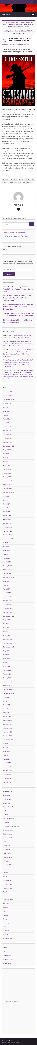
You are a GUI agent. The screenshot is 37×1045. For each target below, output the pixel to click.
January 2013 (7, 770)
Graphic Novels (8, 830)
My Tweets (7, 250)
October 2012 (7, 782)
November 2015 (8, 643)
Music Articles (7, 865)
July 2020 (6, 454)
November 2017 (8, 569)
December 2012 (8, 774)
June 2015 (6, 658)
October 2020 (7, 442)
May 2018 (6, 554)
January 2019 (7, 523)
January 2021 (7, 430)
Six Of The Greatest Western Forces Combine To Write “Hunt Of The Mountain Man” (17, 298)
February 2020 (7, 473)
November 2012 (8, 778)
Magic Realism (7, 857)
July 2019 (6, 500)
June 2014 (6, 705)
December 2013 (8, 728)
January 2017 (7, 600)
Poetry (5, 872)
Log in (5, 951)
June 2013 (6, 751)
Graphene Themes (15, 1042)
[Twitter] (6, 1)
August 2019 (7, 496)
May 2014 (6, 709)
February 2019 (7, 519)
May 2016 (6, 631)
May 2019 (6, 508)
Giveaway (6, 822)
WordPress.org (8, 963)
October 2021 (7, 396)
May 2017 (6, 585)
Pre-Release (7, 880)
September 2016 (8, 616)
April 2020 (6, 465)
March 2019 (7, 515)
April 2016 (6, 635)
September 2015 (8, 647)
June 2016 (6, 627)
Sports (5, 911)
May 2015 (6, 662)
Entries (7, 955)
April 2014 (6, 712)
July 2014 (6, 701)
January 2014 (7, 724)
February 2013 (7, 767)
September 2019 (8, 492)
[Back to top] (32, 1040)
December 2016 (8, 604)
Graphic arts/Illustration (11, 826)
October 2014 (7, 689)
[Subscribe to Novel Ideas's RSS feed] (12, 1)
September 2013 (8, 740)
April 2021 (6, 419)
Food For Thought (9, 818)
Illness (5, 842)
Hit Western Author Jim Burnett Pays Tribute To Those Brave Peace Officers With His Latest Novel (17, 344)
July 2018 (6, 546)
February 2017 (7, 597)
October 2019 (7, 488)
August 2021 (7, 403)
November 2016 (8, 608)
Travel (5, 919)
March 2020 (7, 469)
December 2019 (8, 481)
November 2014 (8, 685)
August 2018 (7, 542)
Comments (8, 959)
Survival (5, 915)
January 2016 (7, 639)
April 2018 (6, 558)
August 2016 (7, 620)
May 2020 (6, 461)
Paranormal (6, 869)
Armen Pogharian (9, 360)
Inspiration (6, 845)
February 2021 (7, 427)
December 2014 (8, 682)
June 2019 (6, 504)
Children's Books (8, 807)
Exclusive (6, 811)
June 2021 (6, 411)
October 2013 (7, 736)
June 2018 (6, 550)
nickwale (5, 44)
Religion (5, 892)
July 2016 (6, 624)
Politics (5, 876)
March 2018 (7, 562)
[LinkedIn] (9, 1)
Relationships (7, 888)
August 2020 (7, 450)
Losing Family (7, 853)
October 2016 (7, 612)
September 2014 (8, 693)
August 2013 (7, 743)
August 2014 (7, 697)
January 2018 (7, 566)
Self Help (6, 903)
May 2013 (6, 755)
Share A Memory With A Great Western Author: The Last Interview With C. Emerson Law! (18, 306)
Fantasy (5, 814)
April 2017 (6, 589)
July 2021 (6, 407)
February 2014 (7, 720)
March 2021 (7, 423)
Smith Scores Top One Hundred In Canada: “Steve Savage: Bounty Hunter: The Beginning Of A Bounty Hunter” (19, 31)
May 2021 (6, 415)
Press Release (7, 884)
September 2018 (8, 539)
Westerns (12, 44)
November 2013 (8, 732)
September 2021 (8, 399)
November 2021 (8, 392)
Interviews (6, 849)
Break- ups (6, 803)
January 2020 (7, 477)
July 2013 (6, 747)
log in (10, 218)
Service (5, 907)
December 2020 (8, 434)
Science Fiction (8, 899)
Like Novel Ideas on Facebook (14, 233)
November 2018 (8, 531)
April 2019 (6, 512)
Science (5, 896)
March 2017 (7, 593)
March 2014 (7, 716)
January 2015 (7, 678)
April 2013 (6, 759)
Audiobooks (7, 799)
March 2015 (7, 670)
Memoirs (6, 861)
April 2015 (6, 666)
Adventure (6, 795)
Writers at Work (24, 44)
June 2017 (6, 581)
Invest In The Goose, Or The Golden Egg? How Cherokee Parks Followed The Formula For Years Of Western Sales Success (18, 24)
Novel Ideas (6, 14)
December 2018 (8, 527)
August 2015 (7, 651)
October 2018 (7, 535)
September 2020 (8, 446)
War (4, 927)
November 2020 (8, 438)
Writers (18, 44)
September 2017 (8, 577)
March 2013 (7, 763)
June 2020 (6, 457)
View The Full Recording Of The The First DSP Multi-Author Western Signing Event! (18, 289)
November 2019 (8, 484)
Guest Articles (8, 834)
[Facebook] (2, 1)
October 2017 (7, 573)
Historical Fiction (8, 838)
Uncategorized (8, 923)
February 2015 (7, 674)
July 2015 (6, 655)
